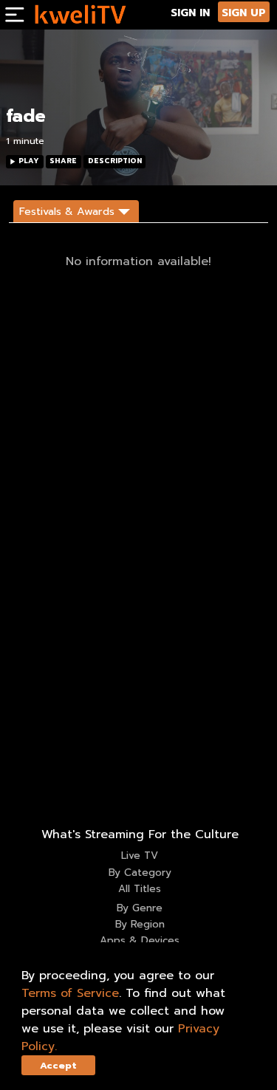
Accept (58, 1065)
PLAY (28, 161)
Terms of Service (70, 993)
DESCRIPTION (115, 161)
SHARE (63, 161)
